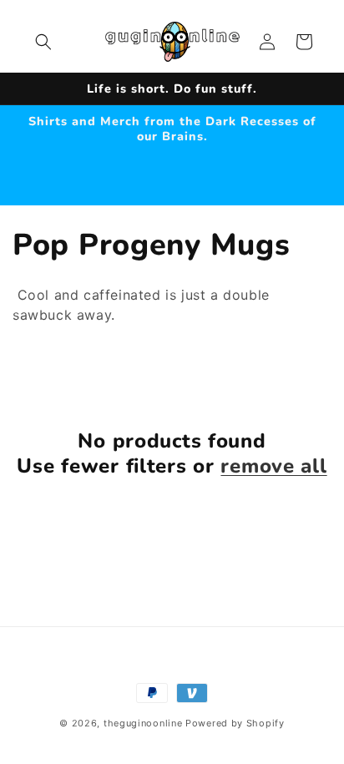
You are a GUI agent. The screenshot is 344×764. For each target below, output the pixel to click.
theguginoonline (143, 723)
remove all (273, 465)
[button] (43, 41)
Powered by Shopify (235, 723)
